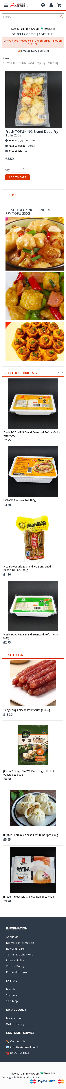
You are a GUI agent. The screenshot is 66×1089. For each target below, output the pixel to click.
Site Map (12, 1001)
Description (14, 195)
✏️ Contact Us (15, 1041)
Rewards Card (15, 948)
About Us (12, 937)
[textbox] (33, 16)
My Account (14, 1018)
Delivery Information (20, 942)
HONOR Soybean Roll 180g (19, 500)
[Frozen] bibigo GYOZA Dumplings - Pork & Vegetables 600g (28, 773)
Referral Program (18, 972)
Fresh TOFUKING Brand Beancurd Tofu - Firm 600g (30, 636)
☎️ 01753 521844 (17, 1053)
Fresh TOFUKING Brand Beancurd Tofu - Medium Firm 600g (32, 434)
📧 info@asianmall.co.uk (22, 1047)
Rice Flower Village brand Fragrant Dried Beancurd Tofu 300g (27, 568)
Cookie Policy (15, 966)
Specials (11, 995)
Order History (15, 1024)
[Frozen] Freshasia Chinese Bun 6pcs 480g (28, 896)
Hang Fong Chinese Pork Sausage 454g (26, 710)
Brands (11, 989)
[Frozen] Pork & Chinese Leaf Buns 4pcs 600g (30, 835)
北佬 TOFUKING (26, 140)
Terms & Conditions (19, 954)
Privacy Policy (15, 960)
